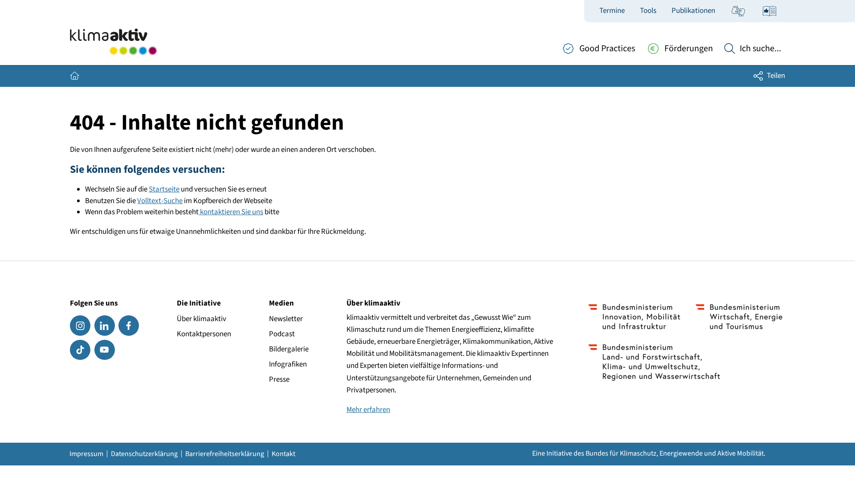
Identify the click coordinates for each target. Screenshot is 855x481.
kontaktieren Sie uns (231, 212)
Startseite (164, 189)
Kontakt (283, 453)
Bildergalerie (289, 349)
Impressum (86, 453)
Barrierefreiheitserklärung (224, 453)
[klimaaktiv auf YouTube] (104, 350)
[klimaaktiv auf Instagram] (80, 325)
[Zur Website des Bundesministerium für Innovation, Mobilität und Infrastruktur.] (634, 316)
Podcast (282, 334)
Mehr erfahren (368, 409)
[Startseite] (113, 41)
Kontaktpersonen (204, 334)
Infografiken (288, 364)
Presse (279, 379)
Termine (612, 10)
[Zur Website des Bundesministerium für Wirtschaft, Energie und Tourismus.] (739, 316)
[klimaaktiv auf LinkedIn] (104, 325)
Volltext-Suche (160, 201)
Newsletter (286, 319)
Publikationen (693, 10)
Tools (648, 10)
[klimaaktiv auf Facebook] (128, 325)
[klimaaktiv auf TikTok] (80, 350)
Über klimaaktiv (201, 319)
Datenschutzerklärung (144, 453)
